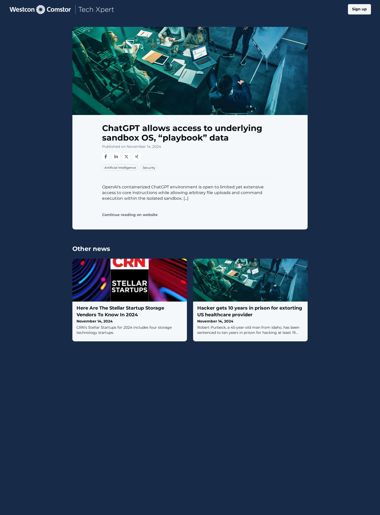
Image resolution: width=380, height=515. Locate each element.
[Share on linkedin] (116, 156)
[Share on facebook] (105, 156)
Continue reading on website (130, 215)
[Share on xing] (136, 156)
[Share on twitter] (126, 156)
